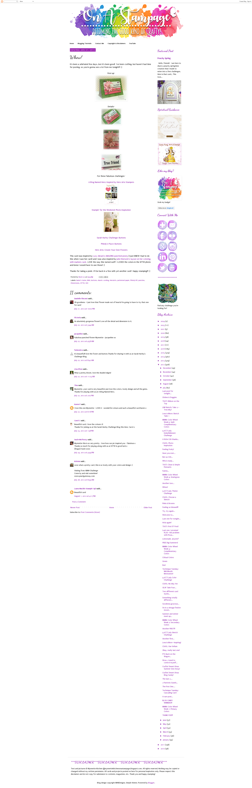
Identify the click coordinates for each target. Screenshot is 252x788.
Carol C (77, 420)
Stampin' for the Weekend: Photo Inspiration (111, 210)
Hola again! (166, 523)
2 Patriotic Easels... (170, 683)
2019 (163, 337)
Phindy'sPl (133, 280)
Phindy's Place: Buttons (111, 244)
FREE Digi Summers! (170, 543)
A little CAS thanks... (170, 439)
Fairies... (165, 471)
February (167, 736)
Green (164, 561)
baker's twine (81, 280)
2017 (163, 345)
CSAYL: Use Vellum (169, 646)
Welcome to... (168, 515)
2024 (163, 321)
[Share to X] (103, 277)
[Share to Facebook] (105, 277)
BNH (88, 280)
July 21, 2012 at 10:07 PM (84, 309)
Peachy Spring (164, 58)
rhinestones (75, 283)
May (165, 724)
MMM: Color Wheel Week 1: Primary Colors (170, 709)
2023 (163, 325)
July (164, 388)
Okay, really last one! (171, 650)
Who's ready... (168, 461)
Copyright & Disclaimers (117, 43)
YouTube (132, 43)
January (166, 740)
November (167, 372)
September (167, 380)
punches (141, 280)
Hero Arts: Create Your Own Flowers (111, 250)
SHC (87, 283)
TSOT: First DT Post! (170, 526)
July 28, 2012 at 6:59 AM (84, 480)
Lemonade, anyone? (170, 539)
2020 (163, 333)
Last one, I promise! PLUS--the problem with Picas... (170, 532)
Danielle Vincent (81, 298)
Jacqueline (78, 334)
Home (72, 43)
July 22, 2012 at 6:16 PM (84, 412)
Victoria (77, 317)
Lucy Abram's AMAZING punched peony (110, 256)
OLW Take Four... (169, 588)
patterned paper (123, 280)
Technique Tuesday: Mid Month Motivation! (170, 571)
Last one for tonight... (171, 519)
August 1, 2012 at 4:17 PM (84, 496)
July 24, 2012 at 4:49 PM (84, 453)
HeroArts (113, 280)
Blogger (151, 783)
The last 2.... (167, 679)
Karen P (77, 404)
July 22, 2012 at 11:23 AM (84, 376)
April (165, 728)
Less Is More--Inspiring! (171, 642)
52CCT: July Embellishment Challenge (169, 433)
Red (163, 565)
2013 (163, 361)
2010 (163, 749)
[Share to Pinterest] (107, 277)
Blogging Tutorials (84, 43)
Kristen (77, 461)
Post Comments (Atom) (90, 512)
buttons (94, 280)
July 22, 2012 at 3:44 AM (84, 325)
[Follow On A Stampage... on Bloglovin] (166, 209)
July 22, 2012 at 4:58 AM (84, 341)
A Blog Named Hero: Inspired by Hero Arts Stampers (111, 182)
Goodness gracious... (170, 604)
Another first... (168, 639)
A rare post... (167, 697)
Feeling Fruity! (168, 449)
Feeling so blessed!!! (170, 507)
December (167, 368)
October (166, 376)
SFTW (82, 283)
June (165, 720)
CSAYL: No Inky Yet (170, 584)
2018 (163, 341)
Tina (76, 385)
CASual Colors (168, 557)
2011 (163, 745)
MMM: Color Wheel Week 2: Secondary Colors (170, 622)
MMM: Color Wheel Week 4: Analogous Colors (170, 477)
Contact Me (99, 43)
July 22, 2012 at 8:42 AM (84, 360)
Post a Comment (79, 502)
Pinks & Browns (168, 503)
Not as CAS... (167, 457)
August (166, 384)
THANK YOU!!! (167, 715)
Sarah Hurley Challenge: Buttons (111, 238)
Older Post (148, 507)
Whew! (165, 487)
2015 (163, 353)
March (166, 732)
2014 (163, 357)
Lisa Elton (78, 369)
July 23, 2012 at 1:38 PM (84, 431)
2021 (163, 329)
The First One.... (168, 686)
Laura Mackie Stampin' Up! (85, 488)
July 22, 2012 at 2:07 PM (84, 395)
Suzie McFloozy (80, 439)
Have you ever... (168, 453)
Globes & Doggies (169, 397)
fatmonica (78, 350)
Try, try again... (168, 511)
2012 (163, 365)
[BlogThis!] (102, 277)
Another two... (168, 483)
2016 (163, 349)
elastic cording (103, 280)
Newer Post (75, 507)
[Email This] (100, 277)
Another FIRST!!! (168, 629)
